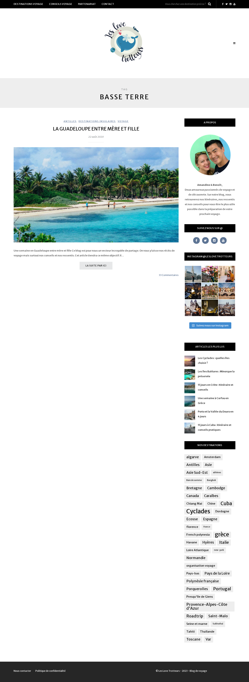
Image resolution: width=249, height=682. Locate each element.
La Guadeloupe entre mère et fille (96, 129)
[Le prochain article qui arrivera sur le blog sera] (226, 291)
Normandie (195, 558)
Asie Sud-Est (197, 472)
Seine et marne (196, 624)
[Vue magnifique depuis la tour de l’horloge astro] (226, 308)
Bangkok (211, 480)
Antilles (70, 121)
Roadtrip (194, 616)
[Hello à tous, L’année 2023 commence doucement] (193, 308)
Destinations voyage (28, 4)
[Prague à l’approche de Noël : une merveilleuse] (193, 291)
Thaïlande (207, 631)
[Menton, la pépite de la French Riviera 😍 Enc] (210, 291)
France (206, 527)
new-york (219, 550)
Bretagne (194, 488)
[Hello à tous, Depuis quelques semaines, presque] (210, 274)
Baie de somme (194, 480)
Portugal (222, 588)
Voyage (123, 121)
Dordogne (222, 511)
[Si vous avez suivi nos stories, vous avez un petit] (193, 274)
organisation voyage (200, 565)
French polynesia (198, 534)
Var (208, 639)
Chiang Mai (194, 503)
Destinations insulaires (97, 121)
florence (192, 527)
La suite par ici (96, 265)
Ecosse (192, 519)
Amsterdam (212, 457)
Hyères (208, 542)
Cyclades (198, 511)
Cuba (226, 504)
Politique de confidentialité (50, 670)
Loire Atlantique (197, 550)
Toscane (193, 639)
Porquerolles (197, 589)
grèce (222, 535)
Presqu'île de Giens (199, 596)
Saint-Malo (218, 616)
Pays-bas (192, 573)
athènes (217, 472)
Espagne (210, 519)
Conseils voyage (60, 4)
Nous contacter (22, 670)
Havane (191, 542)
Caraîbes (211, 496)
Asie (208, 465)
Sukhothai (218, 623)
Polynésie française (202, 581)
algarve (192, 457)
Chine (211, 503)
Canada (192, 496)
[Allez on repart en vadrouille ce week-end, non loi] (226, 274)
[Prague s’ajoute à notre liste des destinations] (210, 308)
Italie (224, 542)
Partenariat (87, 4)
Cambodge (216, 488)
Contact (108, 4)
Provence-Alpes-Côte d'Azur (206, 606)
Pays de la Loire (217, 573)
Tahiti (190, 631)
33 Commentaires (169, 275)
